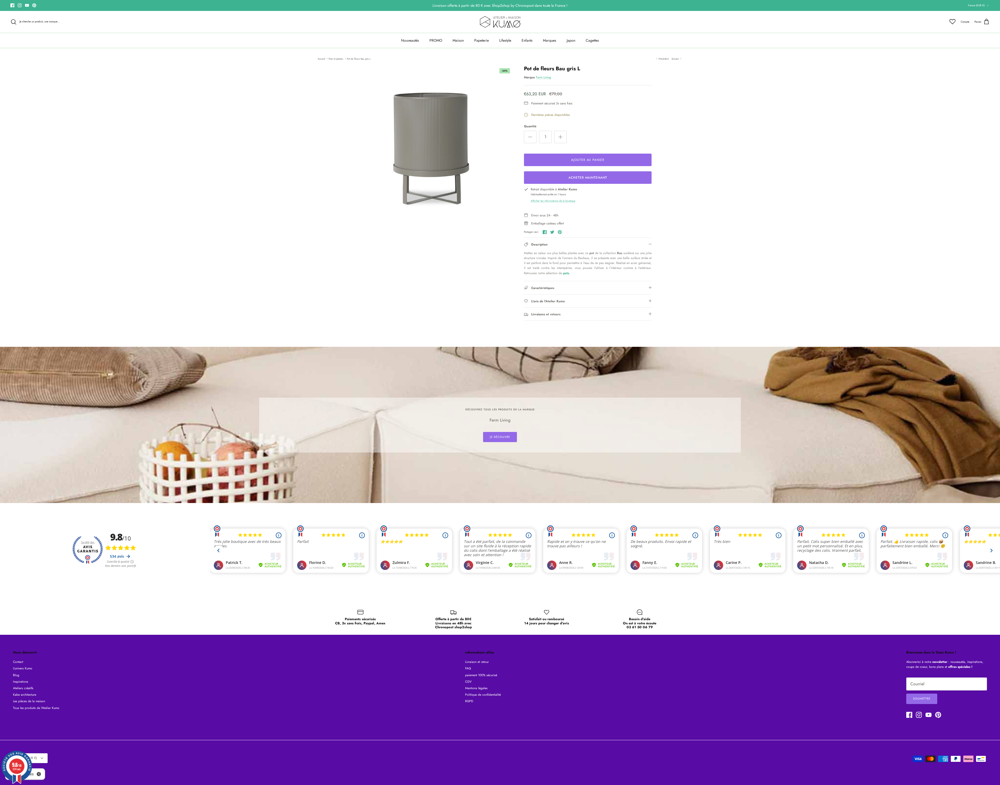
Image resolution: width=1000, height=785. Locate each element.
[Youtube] (27, 5)
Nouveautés (410, 40)
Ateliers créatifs (23, 688)
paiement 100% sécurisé (481, 675)
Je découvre (500, 437)
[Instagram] (20, 5)
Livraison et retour (477, 662)
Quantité (530, 126)
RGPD (469, 701)
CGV (468, 681)
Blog (16, 675)
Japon (571, 40)
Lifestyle (505, 40)
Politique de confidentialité (483, 694)
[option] (430, 148)
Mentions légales (476, 688)
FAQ (468, 668)
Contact (18, 662)
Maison (458, 40)
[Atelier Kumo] (500, 22)
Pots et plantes (336, 58)
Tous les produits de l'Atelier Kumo (36, 708)
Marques (549, 40)
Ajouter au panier (587, 160)
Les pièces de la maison (29, 701)
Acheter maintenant (587, 177)
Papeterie (481, 40)
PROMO (435, 40)
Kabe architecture (24, 694)
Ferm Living (543, 77)
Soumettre (921, 698)
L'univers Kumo (22, 668)
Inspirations (20, 681)
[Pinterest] (34, 5)
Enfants (527, 40)
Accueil (321, 58)
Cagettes (592, 40)
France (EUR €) (976, 5)
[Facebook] (12, 5)
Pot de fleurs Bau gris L (359, 58)
